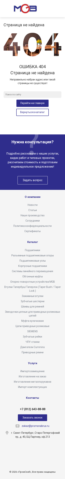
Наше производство (33, 215)
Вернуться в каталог (32, 112)
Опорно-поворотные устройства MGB (32, 281)
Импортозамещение (32, 371)
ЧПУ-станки (33, 341)
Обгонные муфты (32, 276)
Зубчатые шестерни (32, 301)
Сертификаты (32, 231)
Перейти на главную (32, 103)
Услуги (32, 363)
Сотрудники (32, 220)
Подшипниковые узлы (33, 260)
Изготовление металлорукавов (32, 381)
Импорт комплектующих (32, 387)
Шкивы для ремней (32, 306)
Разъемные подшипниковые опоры (32, 255)
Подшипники (32, 250)
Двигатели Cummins (32, 347)
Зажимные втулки (32, 296)
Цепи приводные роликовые (32, 326)
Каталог (32, 242)
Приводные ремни (33, 352)
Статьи (32, 210)
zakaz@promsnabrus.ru (35, 425)
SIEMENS (32, 331)
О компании (32, 197)
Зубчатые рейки (32, 336)
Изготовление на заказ (32, 376)
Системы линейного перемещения (32, 271)
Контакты (32, 397)
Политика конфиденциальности (32, 225)
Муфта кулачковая (32, 320)
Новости (33, 204)
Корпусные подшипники (32, 266)
